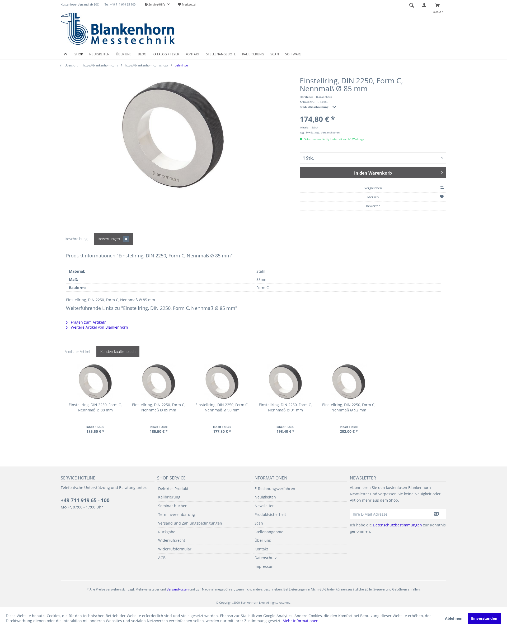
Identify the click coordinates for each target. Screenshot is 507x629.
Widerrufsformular (174, 548)
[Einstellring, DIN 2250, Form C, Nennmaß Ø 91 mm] (285, 381)
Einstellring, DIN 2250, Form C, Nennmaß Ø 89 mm (158, 407)
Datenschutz (266, 557)
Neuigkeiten (265, 497)
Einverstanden (484, 618)
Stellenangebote (269, 531)
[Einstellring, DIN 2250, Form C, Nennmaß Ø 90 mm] (222, 381)
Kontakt (261, 548)
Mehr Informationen (300, 620)
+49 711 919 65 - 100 (85, 500)
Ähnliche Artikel (77, 351)
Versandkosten (178, 589)
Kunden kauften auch (117, 351)
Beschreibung (76, 238)
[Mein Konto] (425, 5)
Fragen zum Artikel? (88, 322)
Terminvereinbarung (176, 514)
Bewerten (373, 206)
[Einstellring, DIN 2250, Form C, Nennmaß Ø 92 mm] (349, 381)
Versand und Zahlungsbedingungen (190, 523)
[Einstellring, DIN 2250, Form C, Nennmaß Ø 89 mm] (158, 381)
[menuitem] (157, 4)
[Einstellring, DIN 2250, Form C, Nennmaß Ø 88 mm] (95, 381)
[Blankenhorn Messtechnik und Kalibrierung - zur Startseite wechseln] (118, 28)
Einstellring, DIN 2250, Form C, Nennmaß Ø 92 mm (348, 407)
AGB (162, 557)
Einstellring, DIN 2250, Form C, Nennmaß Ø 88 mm (95, 407)
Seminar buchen (172, 505)
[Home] (65, 54)
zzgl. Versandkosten (327, 132)
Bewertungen (112, 238)
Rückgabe (166, 531)
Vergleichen (373, 188)
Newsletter (264, 505)
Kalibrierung (169, 497)
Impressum (265, 566)
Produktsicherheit (270, 514)
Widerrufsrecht (171, 540)
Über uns (263, 540)
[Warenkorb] (439, 5)
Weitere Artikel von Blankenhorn (99, 327)
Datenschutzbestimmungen (397, 524)
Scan (259, 523)
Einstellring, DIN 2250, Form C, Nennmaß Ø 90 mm (221, 407)
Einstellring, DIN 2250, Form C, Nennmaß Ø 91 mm (285, 407)
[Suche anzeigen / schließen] (412, 5)
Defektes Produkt (173, 488)
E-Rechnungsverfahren (275, 488)
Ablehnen (453, 618)
